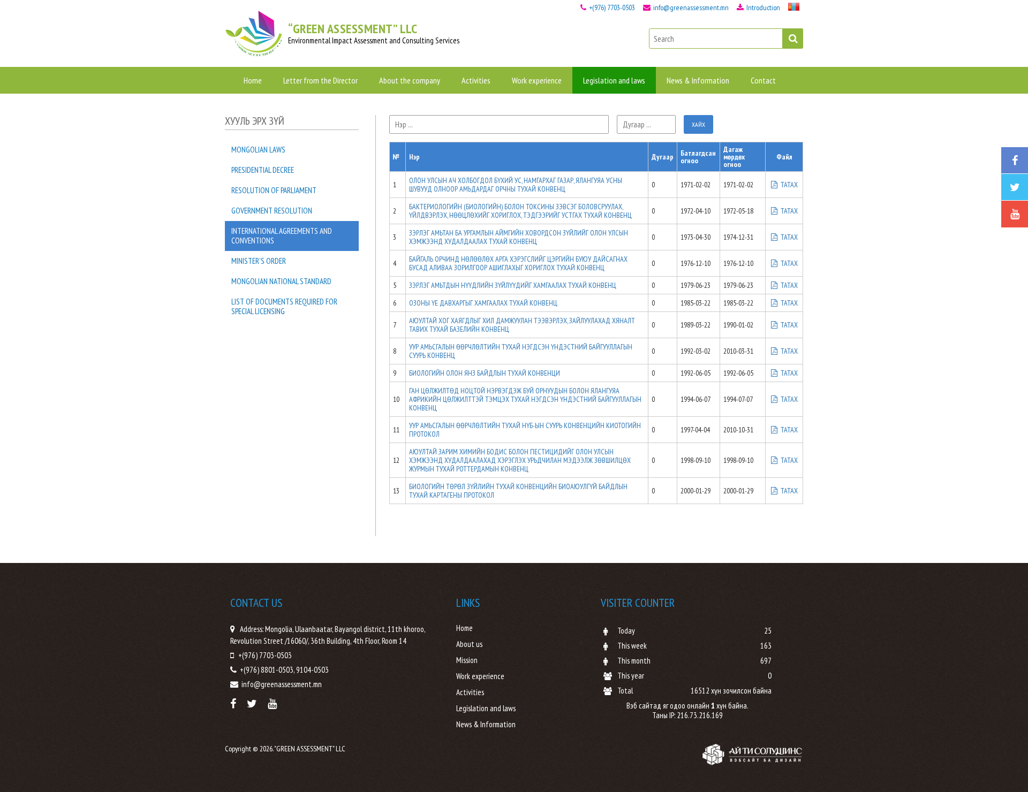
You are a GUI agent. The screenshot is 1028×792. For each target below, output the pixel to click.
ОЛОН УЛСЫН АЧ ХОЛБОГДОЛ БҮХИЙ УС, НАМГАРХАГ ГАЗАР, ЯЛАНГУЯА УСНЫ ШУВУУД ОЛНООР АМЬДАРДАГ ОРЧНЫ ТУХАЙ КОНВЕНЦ (515, 185)
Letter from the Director (320, 80)
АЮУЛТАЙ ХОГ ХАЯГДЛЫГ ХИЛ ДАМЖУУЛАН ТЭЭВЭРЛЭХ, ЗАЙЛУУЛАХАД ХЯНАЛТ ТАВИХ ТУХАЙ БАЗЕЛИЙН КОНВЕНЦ (522, 325)
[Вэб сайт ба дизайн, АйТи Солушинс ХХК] (752, 754)
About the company (409, 80)
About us (469, 644)
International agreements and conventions (281, 236)
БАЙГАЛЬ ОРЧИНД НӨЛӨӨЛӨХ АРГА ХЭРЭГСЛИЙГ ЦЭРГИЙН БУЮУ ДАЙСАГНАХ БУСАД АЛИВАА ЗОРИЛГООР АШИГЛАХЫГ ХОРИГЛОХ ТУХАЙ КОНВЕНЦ (518, 263)
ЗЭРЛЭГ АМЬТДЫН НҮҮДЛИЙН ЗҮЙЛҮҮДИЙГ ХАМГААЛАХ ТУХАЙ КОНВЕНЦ (512, 285)
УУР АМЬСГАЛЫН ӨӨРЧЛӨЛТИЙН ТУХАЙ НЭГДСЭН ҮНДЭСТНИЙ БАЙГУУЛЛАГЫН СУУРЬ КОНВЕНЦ (520, 351)
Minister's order (258, 261)
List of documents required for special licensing (284, 306)
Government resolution (271, 210)
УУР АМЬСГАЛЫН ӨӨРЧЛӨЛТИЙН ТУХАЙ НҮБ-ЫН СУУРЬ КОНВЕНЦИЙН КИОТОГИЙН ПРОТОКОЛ (525, 430)
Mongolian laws (258, 149)
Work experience (537, 80)
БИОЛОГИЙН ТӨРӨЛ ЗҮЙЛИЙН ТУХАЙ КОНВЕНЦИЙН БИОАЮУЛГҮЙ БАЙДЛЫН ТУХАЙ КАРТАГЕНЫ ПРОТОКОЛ (518, 491)
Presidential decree (262, 170)
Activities (476, 80)
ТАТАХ (788, 184)
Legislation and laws (614, 80)
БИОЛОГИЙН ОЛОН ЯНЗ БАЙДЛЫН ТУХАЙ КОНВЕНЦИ (484, 373)
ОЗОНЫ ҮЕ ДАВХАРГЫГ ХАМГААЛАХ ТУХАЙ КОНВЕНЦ (483, 303)
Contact (763, 80)
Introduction (762, 7)
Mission (467, 660)
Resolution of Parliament (273, 190)
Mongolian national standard (281, 281)
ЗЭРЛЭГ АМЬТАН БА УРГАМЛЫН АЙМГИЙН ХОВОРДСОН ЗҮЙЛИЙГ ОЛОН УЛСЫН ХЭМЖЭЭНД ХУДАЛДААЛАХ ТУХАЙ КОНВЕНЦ (518, 237)
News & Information (698, 80)
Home (253, 80)
